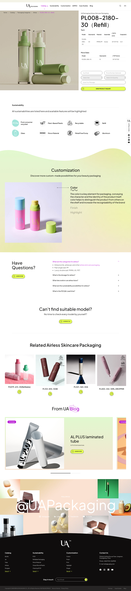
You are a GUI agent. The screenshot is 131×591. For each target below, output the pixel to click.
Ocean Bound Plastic (39, 565)
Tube (6, 562)
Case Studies (83, 6)
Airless (35, 12)
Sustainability (54, 6)
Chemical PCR (37, 568)
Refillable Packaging (38, 559)
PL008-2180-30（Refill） (47, 12)
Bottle (7, 556)
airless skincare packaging (90, 265)
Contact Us (66, 321)
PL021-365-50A (81, 387)
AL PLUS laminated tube (86, 438)
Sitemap (110, 588)
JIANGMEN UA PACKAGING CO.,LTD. (20, 588)
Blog (91, 6)
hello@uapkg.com (109, 564)
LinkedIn (60, 516)
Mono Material (37, 562)
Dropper (7, 568)
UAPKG (74, 6)
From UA (65, 408)
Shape (68, 568)
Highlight (69, 565)
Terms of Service (56, 588)
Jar (6, 559)
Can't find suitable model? (65, 309)
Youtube (89, 516)
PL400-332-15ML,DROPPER (111, 389)
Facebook (74, 516)
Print (67, 562)
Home (5, 12)
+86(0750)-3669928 (110, 561)
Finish (68, 559)
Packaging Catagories (23, 12)
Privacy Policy (64, 588)
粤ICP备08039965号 (45, 588)
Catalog (44, 6)
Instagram (45, 516)
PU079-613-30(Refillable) (19, 387)
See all (7, 571)
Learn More (19, 276)
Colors (68, 556)
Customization (65, 6)
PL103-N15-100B (50, 389)
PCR (34, 556)
